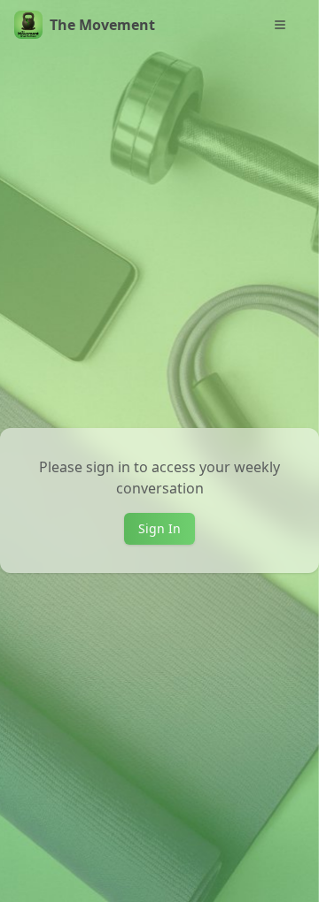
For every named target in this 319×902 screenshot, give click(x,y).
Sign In (159, 528)
